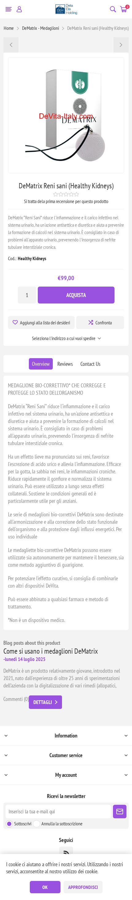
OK (45, 887)
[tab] (41, 364)
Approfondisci (83, 887)
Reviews (65, 363)
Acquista (76, 295)
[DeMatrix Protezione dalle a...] (11, 45)
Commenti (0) (16, 698)
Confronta (103, 322)
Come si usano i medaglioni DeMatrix (50, 651)
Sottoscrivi (22, 823)
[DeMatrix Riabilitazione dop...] (121, 45)
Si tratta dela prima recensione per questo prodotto (66, 201)
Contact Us (90, 363)
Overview (41, 363)
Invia (119, 811)
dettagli (42, 702)
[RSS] (66, 853)
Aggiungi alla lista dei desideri (45, 322)
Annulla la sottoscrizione (62, 823)
